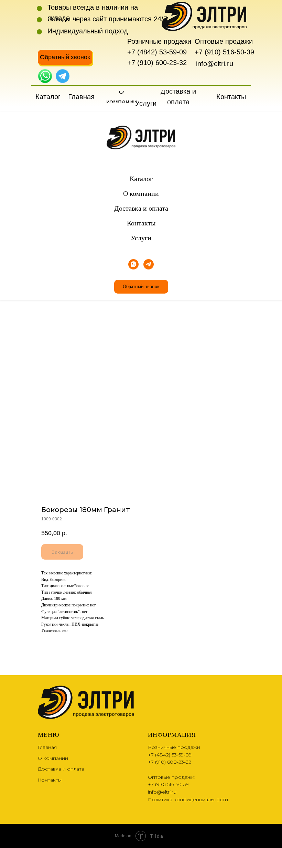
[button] (65, 57)
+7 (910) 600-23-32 (157, 62)
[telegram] (148, 264)
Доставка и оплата (141, 208)
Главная (47, 747)
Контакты (141, 223)
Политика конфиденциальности (188, 799)
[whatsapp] (133, 264)
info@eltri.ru (214, 63)
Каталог (141, 178)
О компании (141, 193)
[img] (45, 76)
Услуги (141, 238)
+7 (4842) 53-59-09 (157, 52)
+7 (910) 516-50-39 (224, 52)
